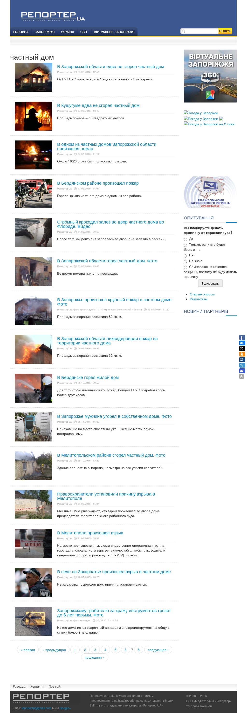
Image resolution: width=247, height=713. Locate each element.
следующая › (158, 649)
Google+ (65, 708)
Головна (20, 31)
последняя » (95, 657)
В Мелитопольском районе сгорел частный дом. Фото (111, 455)
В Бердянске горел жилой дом (88, 377)
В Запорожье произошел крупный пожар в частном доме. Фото (115, 301)
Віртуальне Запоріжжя (114, 31)
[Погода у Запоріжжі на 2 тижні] (209, 123)
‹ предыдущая (54, 649)
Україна (67, 31)
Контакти (36, 686)
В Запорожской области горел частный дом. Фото (107, 260)
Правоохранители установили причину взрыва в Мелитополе (106, 495)
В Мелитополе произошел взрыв (90, 532)
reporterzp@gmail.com (36, 708)
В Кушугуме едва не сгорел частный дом (98, 105)
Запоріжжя (45, 31)
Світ (84, 31)
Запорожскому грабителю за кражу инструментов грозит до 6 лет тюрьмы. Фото (114, 612)
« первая (28, 649)
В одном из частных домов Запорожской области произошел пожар (106, 146)
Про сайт (55, 686)
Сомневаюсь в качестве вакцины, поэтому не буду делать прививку (210, 271)
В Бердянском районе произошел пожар (98, 183)
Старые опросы (202, 294)
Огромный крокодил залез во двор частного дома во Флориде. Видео (110, 223)
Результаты (198, 298)
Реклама (19, 686)
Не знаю (195, 260)
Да (191, 238)
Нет (192, 254)
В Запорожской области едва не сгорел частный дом (110, 66)
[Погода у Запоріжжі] (201, 112)
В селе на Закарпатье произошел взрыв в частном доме (114, 571)
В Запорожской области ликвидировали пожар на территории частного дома (107, 340)
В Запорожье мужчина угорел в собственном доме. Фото (114, 416)
